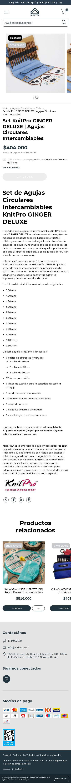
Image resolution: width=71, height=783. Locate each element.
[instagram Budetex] (6, 679)
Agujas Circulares (22, 108)
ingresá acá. (61, 760)
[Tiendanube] (13, 769)
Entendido (61, 778)
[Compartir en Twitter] (21, 501)
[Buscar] (64, 22)
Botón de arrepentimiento (18, 763)
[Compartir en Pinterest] (28, 501)
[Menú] (6, 12)
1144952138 (15, 640)
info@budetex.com (18, 647)
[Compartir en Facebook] (14, 501)
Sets (38, 108)
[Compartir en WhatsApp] (6, 500)
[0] (64, 12)
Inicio (5, 108)
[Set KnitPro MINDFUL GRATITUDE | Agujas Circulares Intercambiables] (38, 608)
